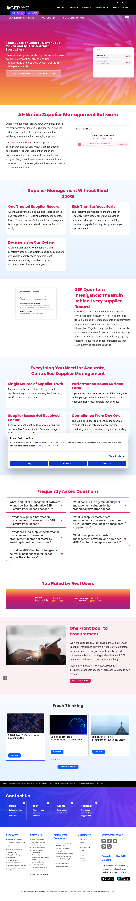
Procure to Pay (36, 855)
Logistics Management (62, 866)
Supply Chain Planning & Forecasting (63, 860)
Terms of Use (49, 891)
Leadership (83, 842)
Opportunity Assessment (15, 849)
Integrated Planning (13, 860)
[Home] (17, 8)
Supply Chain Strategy (14, 855)
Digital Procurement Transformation (13, 846)
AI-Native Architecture (38, 862)
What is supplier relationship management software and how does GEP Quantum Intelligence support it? (97, 539)
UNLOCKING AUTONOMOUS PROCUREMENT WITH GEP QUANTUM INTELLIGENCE (30, 783)
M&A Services (12, 852)
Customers (83, 845)
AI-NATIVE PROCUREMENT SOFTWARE (64, 783)
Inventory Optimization (14, 862)
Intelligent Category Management (37, 851)
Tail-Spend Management (63, 848)
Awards (82, 855)
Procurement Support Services (64, 853)
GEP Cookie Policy (49, 446)
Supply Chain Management (40, 874)
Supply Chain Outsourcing (63, 856)
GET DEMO (32, 13)
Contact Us (17, 13)
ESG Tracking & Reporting (39, 867)
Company (60, 7)
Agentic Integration (37, 864)
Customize (66, 463)
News (81, 853)
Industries (86, 7)
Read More (14, 755)
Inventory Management (62, 863)
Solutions (73, 7)
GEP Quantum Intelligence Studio (39, 871)
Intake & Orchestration (38, 839)
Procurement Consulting (15, 839)
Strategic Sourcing (61, 845)
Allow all (107, 463)
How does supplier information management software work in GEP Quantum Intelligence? (32, 520)
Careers (115, 7)
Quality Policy (78, 891)
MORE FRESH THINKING (68, 767)
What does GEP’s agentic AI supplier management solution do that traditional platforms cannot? (96, 505)
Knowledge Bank (101, 7)
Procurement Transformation (16, 842)
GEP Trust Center (96, 891)
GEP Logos (86, 891)
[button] (122, 2)
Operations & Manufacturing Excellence (16, 869)
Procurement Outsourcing (63, 843)
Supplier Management (38, 847)
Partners (125, 7)
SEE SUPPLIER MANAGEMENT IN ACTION (33, 73)
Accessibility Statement (108, 891)
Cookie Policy (69, 891)
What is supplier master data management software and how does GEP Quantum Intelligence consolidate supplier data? (98, 522)
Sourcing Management (38, 842)
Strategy (12, 834)
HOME (4, 783)
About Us (82, 839)
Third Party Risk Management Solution (40, 858)
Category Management (62, 851)
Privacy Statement (59, 891)
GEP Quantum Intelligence (20, 142)
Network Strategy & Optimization (17, 865)
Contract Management (38, 845)
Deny (29, 463)
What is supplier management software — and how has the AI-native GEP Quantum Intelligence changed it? (35, 505)
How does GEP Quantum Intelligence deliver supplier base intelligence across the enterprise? (33, 554)
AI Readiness (11, 857)
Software (36, 834)
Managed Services (60, 836)
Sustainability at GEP (85, 847)
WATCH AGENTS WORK (80, 680)
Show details (115, 456)
